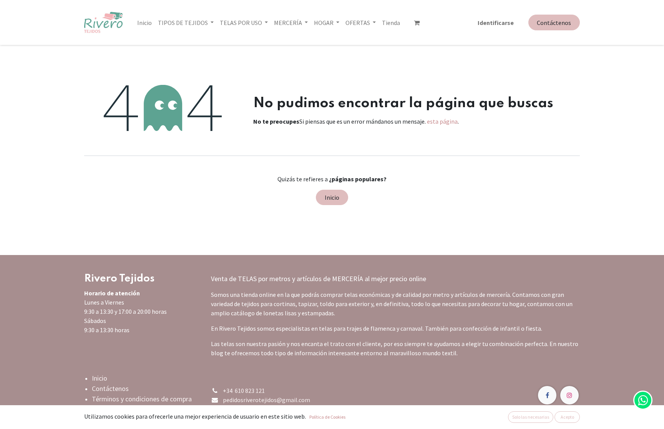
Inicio (332, 197)
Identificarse (496, 23)
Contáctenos (554, 23)
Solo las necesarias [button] (530, 417)
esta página (442, 121)
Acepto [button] (567, 417)
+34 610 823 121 (244, 390)
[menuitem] (144, 22)
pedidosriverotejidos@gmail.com (266, 400)
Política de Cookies (327, 417)
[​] (417, 22)
